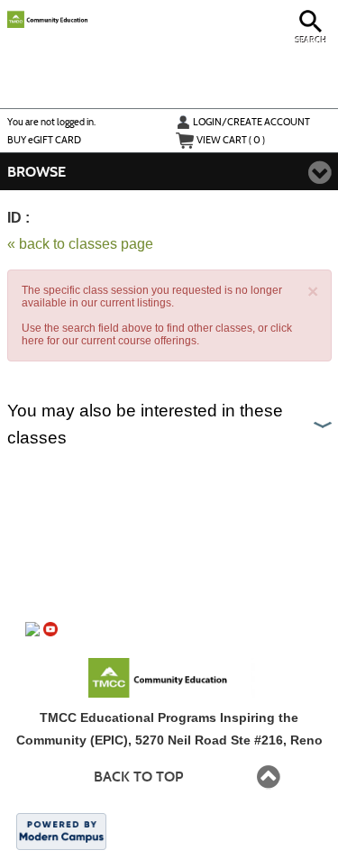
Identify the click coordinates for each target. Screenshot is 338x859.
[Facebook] (32, 629)
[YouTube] (50, 629)
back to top (138, 776)
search (311, 40)
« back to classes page (80, 243)
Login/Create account (251, 121)
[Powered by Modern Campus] (61, 830)
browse (36, 171)
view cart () (230, 139)
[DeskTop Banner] (98, 17)
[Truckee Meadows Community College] (179, 676)
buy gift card (44, 139)
